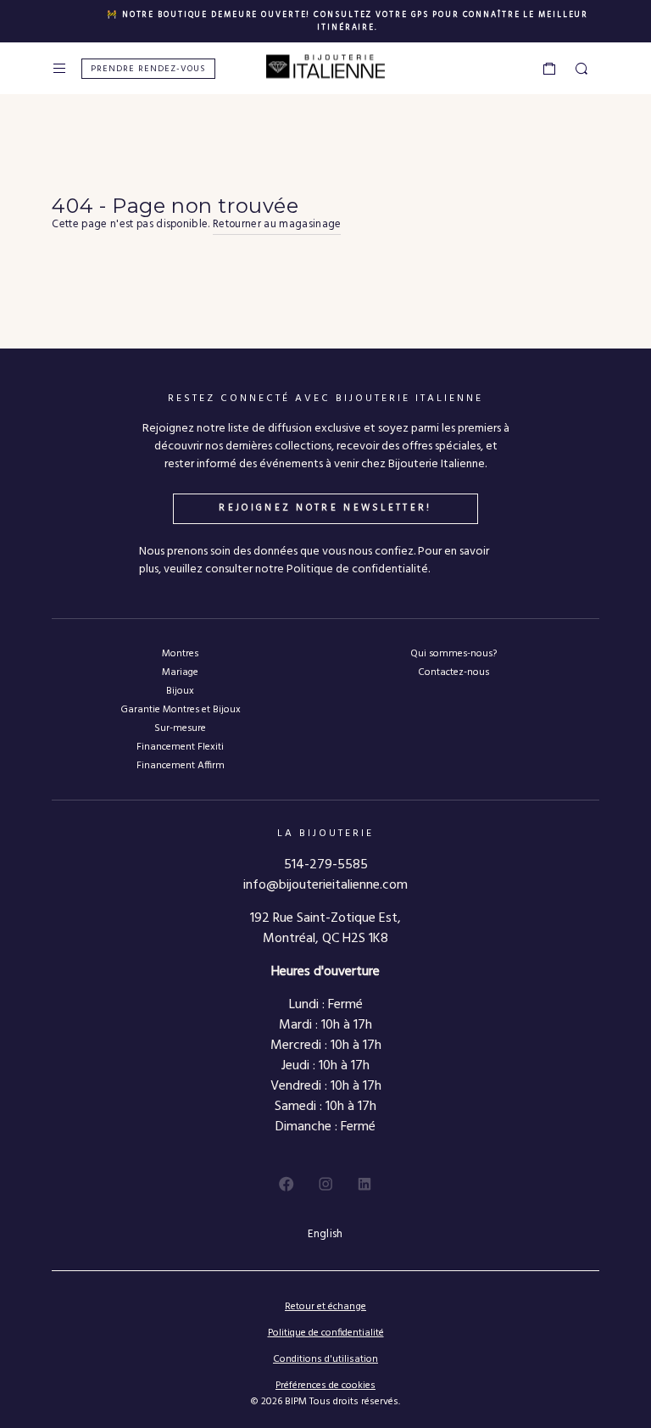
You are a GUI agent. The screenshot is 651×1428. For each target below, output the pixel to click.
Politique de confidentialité (326, 1333)
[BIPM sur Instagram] (325, 1183)
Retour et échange (325, 1306)
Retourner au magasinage (277, 224)
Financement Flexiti (180, 747)
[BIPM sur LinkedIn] (364, 1183)
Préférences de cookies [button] (325, 1386)
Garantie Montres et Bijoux (180, 709)
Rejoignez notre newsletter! (325, 508)
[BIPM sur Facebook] (286, 1183)
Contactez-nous (453, 672)
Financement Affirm (180, 765)
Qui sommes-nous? (453, 653)
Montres (180, 653)
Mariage (180, 672)
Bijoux (180, 691)
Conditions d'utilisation (325, 1359)
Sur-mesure (180, 728)
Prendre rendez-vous (148, 69)
